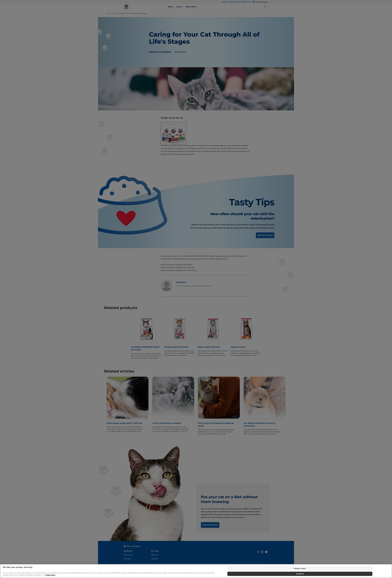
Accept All (300, 574)
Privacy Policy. (50, 575)
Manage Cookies (300, 568)
